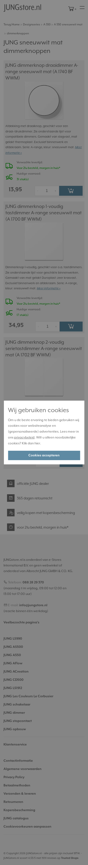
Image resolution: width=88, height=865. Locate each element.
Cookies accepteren (44, 455)
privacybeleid (24, 437)
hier (37, 443)
